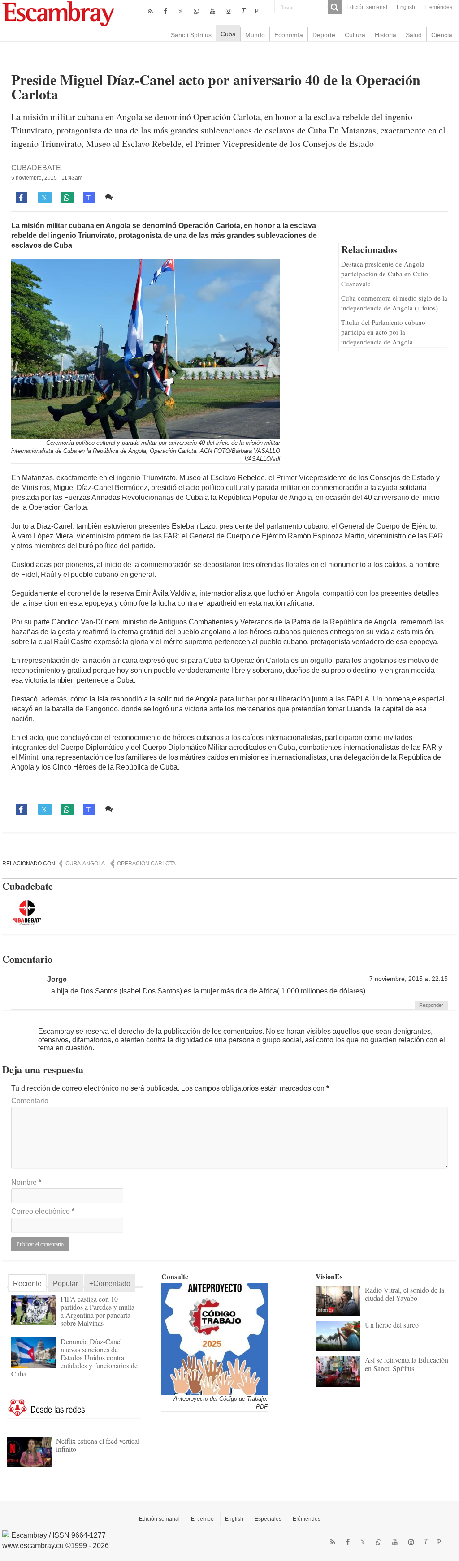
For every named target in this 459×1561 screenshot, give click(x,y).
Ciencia (441, 35)
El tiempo (202, 1519)
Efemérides (438, 7)
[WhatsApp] (196, 11)
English (406, 7)
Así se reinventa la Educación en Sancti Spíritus (406, 1363)
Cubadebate (36, 168)
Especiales (268, 1519)
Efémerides (306, 1519)
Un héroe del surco (392, 1324)
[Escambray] (58, 13)
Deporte (323, 35)
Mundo (255, 35)
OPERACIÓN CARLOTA (146, 863)
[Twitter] (180, 11)
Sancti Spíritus (191, 35)
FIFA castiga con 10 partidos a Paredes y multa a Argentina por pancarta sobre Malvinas (97, 1311)
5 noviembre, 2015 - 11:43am (46, 178)
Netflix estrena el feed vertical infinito (97, 1444)
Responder (431, 1005)
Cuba (228, 34)
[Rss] (150, 11)
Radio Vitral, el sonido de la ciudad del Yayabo (404, 1294)
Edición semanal (366, 7)
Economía (288, 35)
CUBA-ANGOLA (85, 863)
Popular (65, 1283)
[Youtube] (212, 11)
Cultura (355, 35)
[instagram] (228, 11)
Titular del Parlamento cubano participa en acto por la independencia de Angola (383, 332)
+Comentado (109, 1283)
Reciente (27, 1283)
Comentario (29, 1101)
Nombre (26, 1182)
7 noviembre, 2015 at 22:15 (408, 979)
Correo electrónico (42, 1211)
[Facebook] (165, 11)
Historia (385, 35)
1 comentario (136, 197)
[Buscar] (335, 7)
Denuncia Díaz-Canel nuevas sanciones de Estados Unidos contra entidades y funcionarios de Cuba (74, 1357)
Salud (414, 35)
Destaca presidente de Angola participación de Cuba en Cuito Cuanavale (384, 273)
